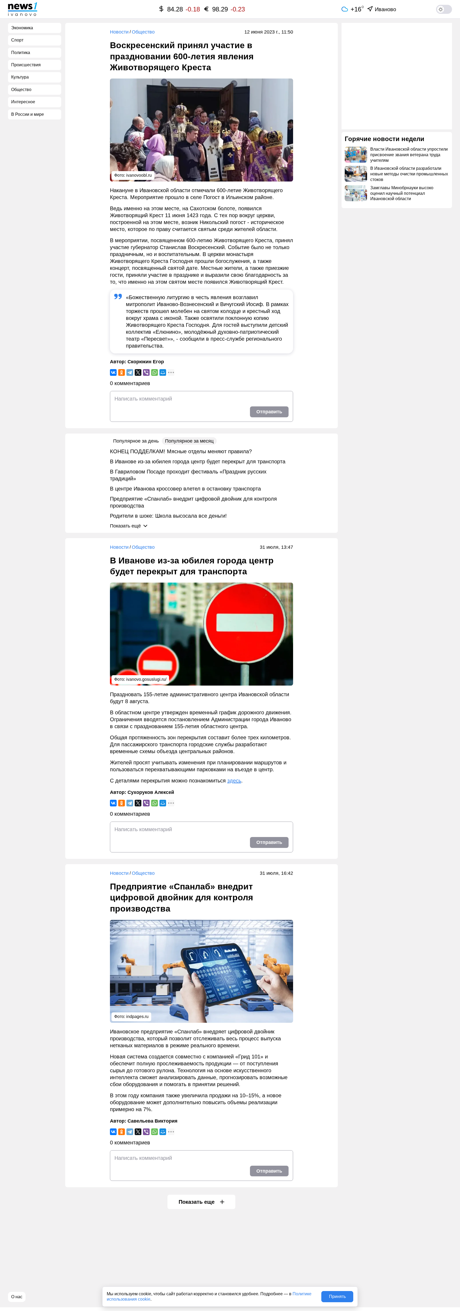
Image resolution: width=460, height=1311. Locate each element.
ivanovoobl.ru (139, 175)
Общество (143, 32)
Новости (119, 32)
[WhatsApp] (154, 372)
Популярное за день (136, 441)
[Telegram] (129, 372)
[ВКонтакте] (113, 372)
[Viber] (146, 372)
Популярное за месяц (189, 441)
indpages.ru (137, 1016)
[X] (138, 372)
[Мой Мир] (162, 372)
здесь (234, 781)
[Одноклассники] (121, 372)
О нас (16, 1296)
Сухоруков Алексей (151, 792)
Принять (337, 1296)
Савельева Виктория (153, 1121)
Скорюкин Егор (146, 361)
